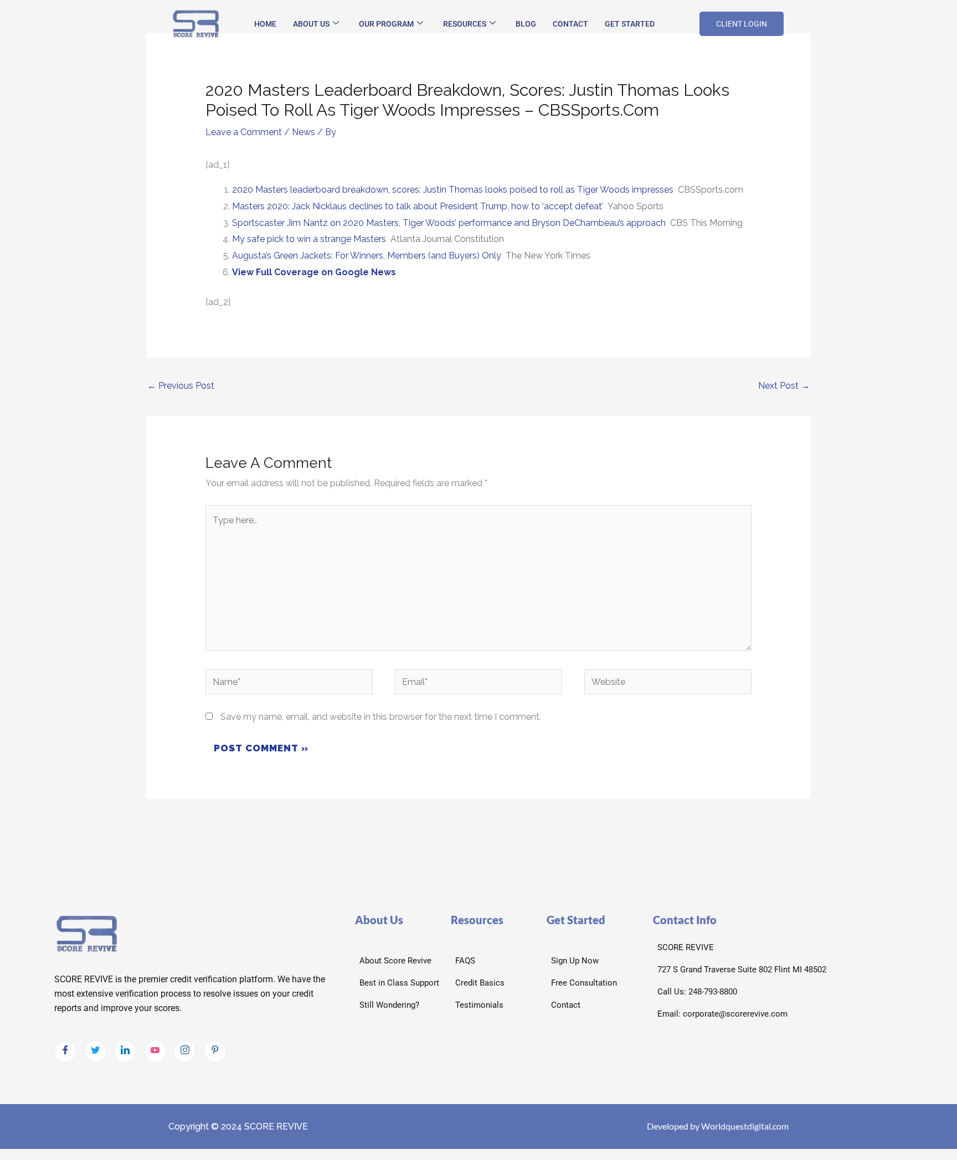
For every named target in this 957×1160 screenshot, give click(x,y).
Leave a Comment (243, 132)
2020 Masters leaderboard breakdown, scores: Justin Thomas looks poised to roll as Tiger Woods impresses (452, 189)
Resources (464, 23)
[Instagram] (185, 1051)
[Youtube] (155, 1051)
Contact (570, 23)
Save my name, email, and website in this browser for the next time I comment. (380, 717)
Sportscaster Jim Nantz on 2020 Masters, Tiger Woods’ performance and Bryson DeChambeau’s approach (449, 223)
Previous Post (180, 385)
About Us (311, 23)
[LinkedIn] (125, 1051)
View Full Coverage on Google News (314, 272)
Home (265, 23)
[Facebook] (65, 1051)
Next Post (784, 385)
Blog (526, 23)
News (303, 132)
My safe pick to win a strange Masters (309, 239)
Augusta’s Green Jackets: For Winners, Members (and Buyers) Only (366, 255)
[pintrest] (215, 1051)
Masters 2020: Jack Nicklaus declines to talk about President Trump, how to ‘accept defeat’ (417, 206)
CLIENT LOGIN (741, 23)
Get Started (630, 23)
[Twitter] (95, 1051)
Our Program (386, 23)
